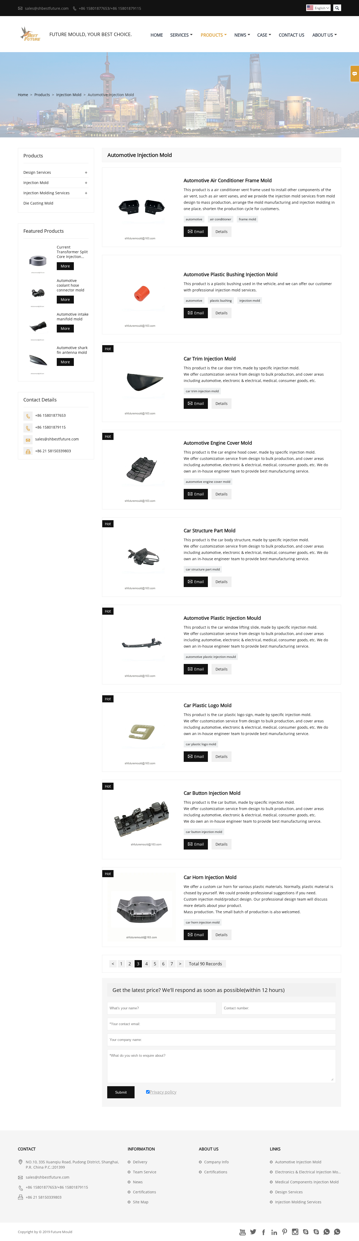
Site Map (140, 1201)
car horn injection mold (202, 922)
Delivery (140, 1161)
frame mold (247, 219)
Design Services (37, 172)
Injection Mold (68, 94)
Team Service (144, 1171)
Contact (26, 1148)
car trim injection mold (202, 391)
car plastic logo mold (201, 744)
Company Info (216, 1161)
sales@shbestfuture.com (47, 8)
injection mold (249, 300)
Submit (121, 1092)
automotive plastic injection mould (211, 656)
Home (157, 35)
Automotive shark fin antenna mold (72, 350)
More (65, 266)
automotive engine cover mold (208, 481)
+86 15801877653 (50, 415)
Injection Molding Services (46, 192)
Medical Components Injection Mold (307, 1181)
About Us (322, 35)
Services (179, 35)
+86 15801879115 (50, 427)
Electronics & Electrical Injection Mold (308, 1171)
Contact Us (291, 35)
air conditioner (220, 219)
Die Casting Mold (38, 203)
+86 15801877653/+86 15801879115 (110, 8)
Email (196, 231)
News (240, 35)
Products (212, 35)
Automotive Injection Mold (298, 1161)
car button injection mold (204, 832)
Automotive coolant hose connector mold (70, 285)
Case (262, 35)
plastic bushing (221, 300)
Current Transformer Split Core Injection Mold (72, 252)
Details (222, 231)
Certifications (144, 1191)
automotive (194, 219)
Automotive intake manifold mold (73, 316)
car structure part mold (203, 569)
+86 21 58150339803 (53, 450)
